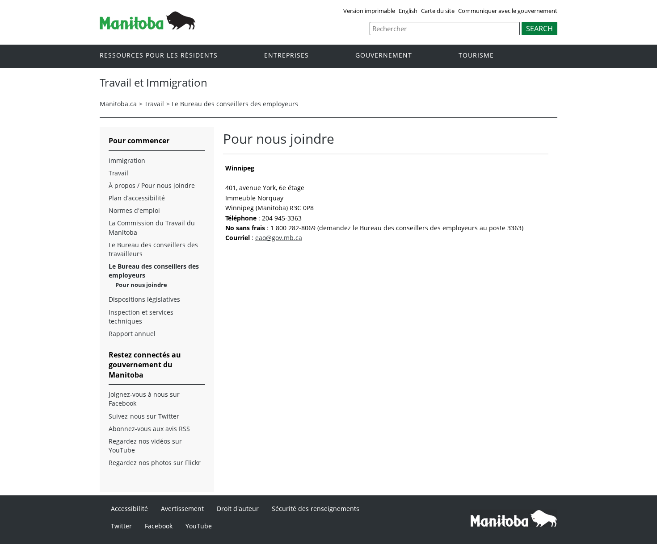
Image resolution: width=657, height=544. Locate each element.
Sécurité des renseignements (315, 508)
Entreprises (286, 55)
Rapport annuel (132, 333)
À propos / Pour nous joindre (152, 185)
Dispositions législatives (144, 299)
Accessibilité (129, 508)
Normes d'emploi (134, 210)
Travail (154, 104)
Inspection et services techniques (141, 316)
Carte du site (438, 11)
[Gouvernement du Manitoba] (147, 27)
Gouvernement (383, 55)
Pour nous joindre (141, 285)
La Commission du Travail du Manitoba (152, 227)
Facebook (159, 526)
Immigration (127, 160)
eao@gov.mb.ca (278, 237)
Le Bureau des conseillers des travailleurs (153, 249)
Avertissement (182, 508)
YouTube (198, 526)
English (408, 11)
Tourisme (476, 55)
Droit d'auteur (238, 508)
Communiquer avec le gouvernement (507, 11)
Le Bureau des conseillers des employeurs (235, 104)
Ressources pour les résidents (159, 55)
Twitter (121, 526)
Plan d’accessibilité (137, 198)
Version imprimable (369, 11)
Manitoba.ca (118, 104)
